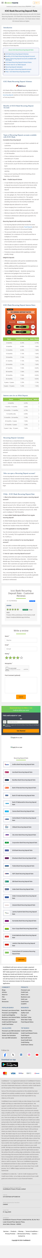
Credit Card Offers (26, 1031)
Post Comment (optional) (12, 675)
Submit (21, 697)
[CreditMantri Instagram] (29, 1055)
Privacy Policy (28, 724)
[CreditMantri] (11, 3)
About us (4, 994)
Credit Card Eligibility (8, 1015)
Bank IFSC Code (26, 1010)
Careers (34, 1233)
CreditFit (23, 1004)
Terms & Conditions (21, 724)
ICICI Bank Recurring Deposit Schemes (17, 54)
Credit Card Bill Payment (9, 1022)
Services (6, 1231)
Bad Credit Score (26, 1038)
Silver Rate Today (26, 1019)
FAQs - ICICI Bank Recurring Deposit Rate (17, 71)
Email (7, 645)
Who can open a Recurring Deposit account (18, 69)
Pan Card (24, 1015)
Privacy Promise (10, 1233)
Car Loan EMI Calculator (9, 1038)
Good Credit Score (26, 1040)
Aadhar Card (25, 1013)
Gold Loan (24, 999)
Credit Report (25, 1035)
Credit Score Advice (27, 1044)
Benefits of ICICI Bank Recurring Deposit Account (20, 56)
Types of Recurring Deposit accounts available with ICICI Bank (20, 59)
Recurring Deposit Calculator (14, 67)
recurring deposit (8, 95)
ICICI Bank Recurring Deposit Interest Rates (18, 62)
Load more (21, 959)
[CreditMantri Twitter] (13, 1055)
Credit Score (25, 1001)
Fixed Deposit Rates (27, 1022)
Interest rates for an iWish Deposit (15, 64)
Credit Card (24, 992)
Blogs (3, 990)
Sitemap (20, 1231)
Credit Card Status (7, 1024)
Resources (5, 1001)
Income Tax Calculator (9, 1035)
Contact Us (21, 1236)
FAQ (3, 997)
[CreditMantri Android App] (11, 1064)
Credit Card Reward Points (29, 1033)
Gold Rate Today (26, 1017)
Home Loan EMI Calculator (10, 1033)
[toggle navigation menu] (2, 3)
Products (13, 1231)
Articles (4, 992)
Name (7, 636)
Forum (4, 999)
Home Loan (24, 994)
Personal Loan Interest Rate (10, 1010)
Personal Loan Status (8, 1019)
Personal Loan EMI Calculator (11, 1031)
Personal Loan (25, 990)
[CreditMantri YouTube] (37, 1055)
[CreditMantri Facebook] (5, 1055)
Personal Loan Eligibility (9, 1013)
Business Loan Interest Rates (11, 1017)
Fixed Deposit (28, 227)
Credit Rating (25, 1042)
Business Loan (25, 997)
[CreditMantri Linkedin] (21, 1055)
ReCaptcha (8, 663)
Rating (7, 653)
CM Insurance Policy (23, 1233)
